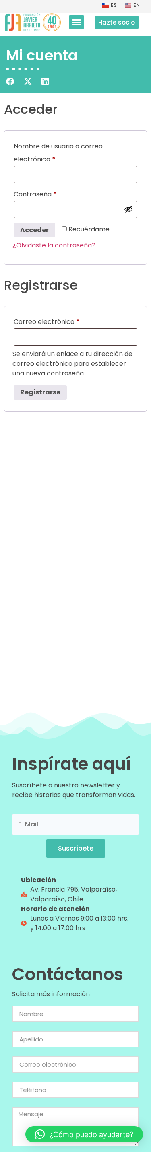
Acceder (34, 230)
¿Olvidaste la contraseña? (53, 245)
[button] (76, 22)
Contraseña (53, 193)
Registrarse (40, 392)
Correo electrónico (64, 320)
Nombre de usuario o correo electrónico (58, 152)
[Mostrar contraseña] (128, 209)
